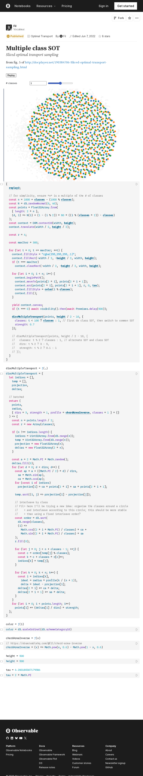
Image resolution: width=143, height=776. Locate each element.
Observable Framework (52, 754)
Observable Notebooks (19, 750)
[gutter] (2, 57)
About (108, 750)
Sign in (103, 6)
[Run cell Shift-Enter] (137, 184)
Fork (121, 18)
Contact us (111, 759)
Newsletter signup (115, 763)
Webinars (77, 754)
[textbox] (72, 271)
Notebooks (23, 6)
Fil (14, 26)
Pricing (67, 6)
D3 (40, 763)
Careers (109, 754)
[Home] (22, 732)
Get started (125, 6)
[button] (1, 43)
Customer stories (81, 763)
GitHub (109, 767)
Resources (44, 6)
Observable (45, 750)
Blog (74, 750)
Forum (75, 767)
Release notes (47, 767)
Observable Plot (48, 758)
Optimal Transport (42, 36)
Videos (76, 758)
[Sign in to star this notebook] (129, 18)
